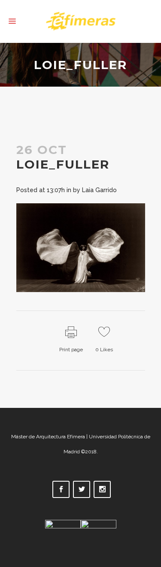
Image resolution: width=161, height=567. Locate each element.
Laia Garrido (99, 190)
